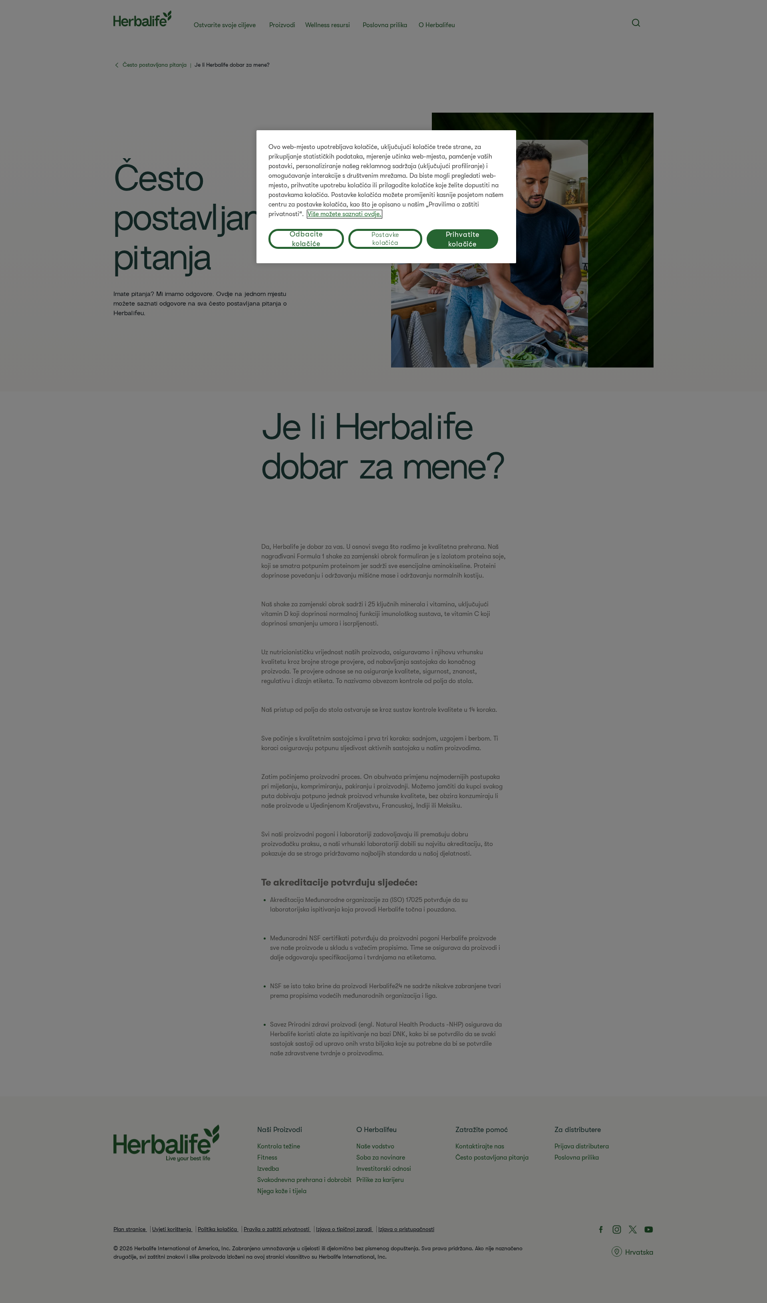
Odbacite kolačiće (306, 239)
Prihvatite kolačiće (462, 239)
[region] (386, 196)
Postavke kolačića (385, 238)
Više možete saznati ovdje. (345, 214)
